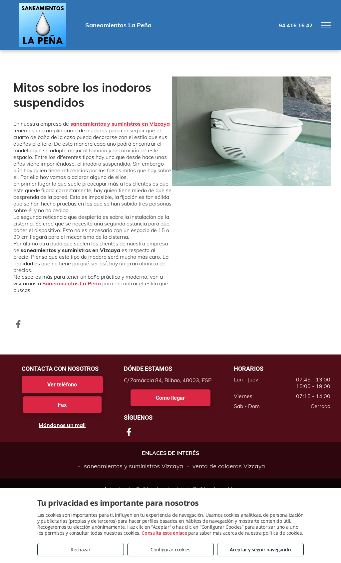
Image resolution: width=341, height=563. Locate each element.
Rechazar (81, 549)
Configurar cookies (170, 549)
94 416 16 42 (296, 25)
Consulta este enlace (164, 533)
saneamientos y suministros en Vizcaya (120, 123)
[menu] (326, 25)
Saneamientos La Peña (71, 283)
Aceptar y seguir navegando (260, 549)
